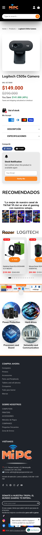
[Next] (36, 216)
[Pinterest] (10, 485)
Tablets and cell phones (11, 383)
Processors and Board (11, 337)
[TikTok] (18, 485)
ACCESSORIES (8, 416)
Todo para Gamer (9, 390)
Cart (38, 7)
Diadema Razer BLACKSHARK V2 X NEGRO (14, 255)
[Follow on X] (7, 485)
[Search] (37, 16)
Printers (5, 372)
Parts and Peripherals (10, 379)
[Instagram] (14, 485)
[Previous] (5, 216)
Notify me (21, 179)
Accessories (7, 375)
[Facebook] (3, 485)
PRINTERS (6, 412)
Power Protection (11, 312)
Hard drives (31, 312)
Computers (6, 368)
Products (12, 29)
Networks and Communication (31, 337)
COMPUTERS (7, 409)
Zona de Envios (8, 431)
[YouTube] (22, 485)
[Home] (14, 7)
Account (34, 7)
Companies (6, 386)
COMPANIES (7, 423)
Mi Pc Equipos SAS (16, 531)
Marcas (5, 394)
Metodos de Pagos (9, 420)
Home (4, 29)
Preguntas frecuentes (10, 427)
